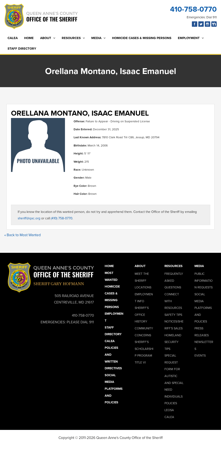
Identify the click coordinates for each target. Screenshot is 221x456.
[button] (53, 38)
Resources (71, 38)
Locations (143, 287)
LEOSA (169, 410)
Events (200, 355)
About (45, 38)
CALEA (13, 38)
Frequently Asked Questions (173, 280)
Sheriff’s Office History (142, 314)
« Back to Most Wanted (22, 234)
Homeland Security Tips (172, 342)
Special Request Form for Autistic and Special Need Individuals (173, 376)
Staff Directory (22, 48)
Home (29, 38)
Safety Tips (173, 314)
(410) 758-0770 (61, 218)
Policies (170, 403)
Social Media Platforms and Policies (114, 388)
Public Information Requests (203, 280)
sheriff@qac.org (29, 218)
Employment (189, 38)
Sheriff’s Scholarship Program (144, 349)
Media (96, 38)
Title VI (140, 362)
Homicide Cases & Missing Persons (141, 38)
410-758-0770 (193, 9)
